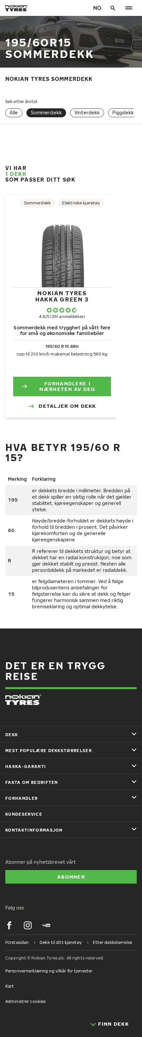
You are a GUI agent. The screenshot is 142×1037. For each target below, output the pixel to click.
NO (97, 8)
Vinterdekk (87, 112)
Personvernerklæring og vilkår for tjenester (48, 970)
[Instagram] (27, 925)
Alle (14, 112)
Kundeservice (23, 814)
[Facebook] (9, 925)
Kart (9, 986)
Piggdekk (123, 112)
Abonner (71, 877)
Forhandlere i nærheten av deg (67, 386)
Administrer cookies (25, 1001)
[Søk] (113, 8)
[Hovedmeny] (129, 8)
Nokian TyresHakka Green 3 (62, 296)
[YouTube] (46, 925)
